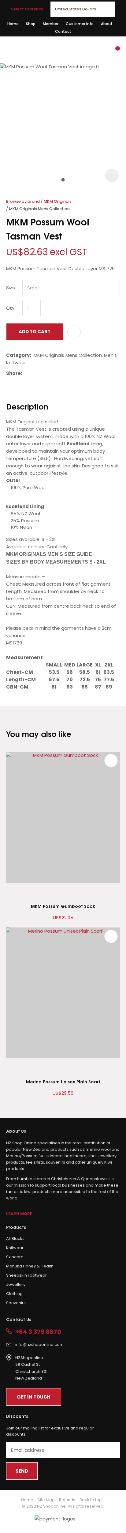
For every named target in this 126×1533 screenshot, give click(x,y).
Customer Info (80, 23)
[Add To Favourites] (74, 331)
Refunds (67, 1500)
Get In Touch (33, 1397)
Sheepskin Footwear (26, 1275)
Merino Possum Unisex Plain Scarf (63, 1081)
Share (13, 373)
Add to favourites (111, 760)
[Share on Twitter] (34, 373)
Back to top (91, 1500)
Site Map (46, 1500)
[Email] (43, 373)
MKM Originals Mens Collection (39, 208)
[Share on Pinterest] (53, 373)
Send (22, 1471)
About (107, 23)
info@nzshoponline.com (39, 1344)
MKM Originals (58, 201)
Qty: (10, 308)
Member (50, 23)
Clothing (14, 1293)
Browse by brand (23, 201)
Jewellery (15, 1284)
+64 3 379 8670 (38, 1331)
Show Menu (9, 49)
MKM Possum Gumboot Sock (63, 906)
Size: (11, 287)
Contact (63, 31)
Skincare (15, 1257)
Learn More (19, 1214)
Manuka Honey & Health (30, 1266)
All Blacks (15, 1238)
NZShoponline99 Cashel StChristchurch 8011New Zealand (32, 1368)
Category (18, 355)
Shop (30, 23)
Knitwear (15, 1247)
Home (13, 23)
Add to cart (34, 331)
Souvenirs (16, 1303)
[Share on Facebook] (26, 373)
